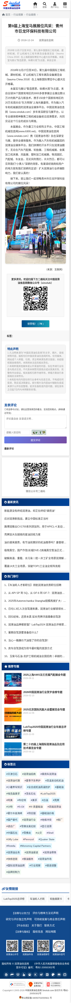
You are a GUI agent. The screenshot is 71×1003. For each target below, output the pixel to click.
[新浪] (41, 974)
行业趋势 (31, 14)
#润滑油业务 (13, 852)
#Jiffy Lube (12, 839)
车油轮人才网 (37, 898)
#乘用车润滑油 (48, 774)
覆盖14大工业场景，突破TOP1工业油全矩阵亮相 (32, 566)
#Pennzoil (28, 839)
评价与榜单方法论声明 (45, 913)
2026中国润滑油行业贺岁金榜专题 (42, 692)
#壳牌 (56, 800)
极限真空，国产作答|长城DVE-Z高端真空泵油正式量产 (35, 550)
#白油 (45, 800)
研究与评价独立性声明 (19, 919)
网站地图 (50, 931)
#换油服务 (27, 859)
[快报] (35, 974)
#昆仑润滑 (46, 826)
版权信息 (38, 931)
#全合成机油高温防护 (38, 787)
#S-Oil (20, 806)
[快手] (47, 974)
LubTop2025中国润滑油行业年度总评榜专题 (44, 728)
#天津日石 (11, 774)
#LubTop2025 (47, 793)
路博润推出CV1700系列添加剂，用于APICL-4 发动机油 (35, 526)
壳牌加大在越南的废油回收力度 (22, 534)
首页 (7, 14)
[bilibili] (65, 974)
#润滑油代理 (13, 780)
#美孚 (34, 800)
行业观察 (18, 14)
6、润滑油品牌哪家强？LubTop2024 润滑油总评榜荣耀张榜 (35, 624)
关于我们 (37, 925)
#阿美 (9, 800)
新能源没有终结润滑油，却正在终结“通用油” (29, 510)
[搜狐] (12, 974)
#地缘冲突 (46, 819)
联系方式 (49, 925)
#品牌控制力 (13, 872)
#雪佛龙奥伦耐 (28, 826)
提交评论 (35, 440)
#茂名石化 (30, 793)
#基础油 (59, 787)
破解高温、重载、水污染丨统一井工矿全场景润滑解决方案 (35, 558)
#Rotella (10, 845)
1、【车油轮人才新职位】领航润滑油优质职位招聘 (32, 585)
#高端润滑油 (54, 806)
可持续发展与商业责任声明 (49, 919)
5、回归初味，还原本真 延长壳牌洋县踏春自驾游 (32, 616)
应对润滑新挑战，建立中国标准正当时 (26, 518)
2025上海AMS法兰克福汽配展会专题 (44, 674)
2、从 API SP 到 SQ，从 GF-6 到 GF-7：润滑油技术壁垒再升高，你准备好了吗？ (35, 592)
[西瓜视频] (53, 974)
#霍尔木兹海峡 (14, 813)
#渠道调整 (50, 865)
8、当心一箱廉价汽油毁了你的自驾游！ (27, 640)
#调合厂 (10, 826)
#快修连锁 (11, 859)
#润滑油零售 (49, 852)
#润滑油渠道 (31, 852)
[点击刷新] (39, 432)
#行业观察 (34, 865)
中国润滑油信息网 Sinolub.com (39, 990)
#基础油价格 (47, 813)
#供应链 (31, 813)
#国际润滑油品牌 (15, 865)
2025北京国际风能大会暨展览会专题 (44, 709)
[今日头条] (6, 974)
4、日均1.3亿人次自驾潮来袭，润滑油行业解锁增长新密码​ (35, 608)
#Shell (50, 832)
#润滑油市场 (45, 859)
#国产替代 (11, 819)
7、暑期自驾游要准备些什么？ (21, 632)
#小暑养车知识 (14, 787)
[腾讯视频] (59, 974)
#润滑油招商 (29, 774)
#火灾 (39, 832)
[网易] (18, 974)
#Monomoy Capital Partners (35, 845)
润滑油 (27, 107)
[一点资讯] (24, 974)
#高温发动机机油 (54, 780)
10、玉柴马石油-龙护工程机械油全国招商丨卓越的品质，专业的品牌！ (35, 656)
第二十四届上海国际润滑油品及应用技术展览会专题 (44, 746)
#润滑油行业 (29, 819)
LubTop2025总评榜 (14, 898)
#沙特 (9, 806)
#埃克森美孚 (13, 793)
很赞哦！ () (35, 323)
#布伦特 (21, 800)
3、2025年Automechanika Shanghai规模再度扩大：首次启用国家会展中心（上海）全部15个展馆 (35, 600)
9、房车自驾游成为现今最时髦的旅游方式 (28, 648)
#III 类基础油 (36, 806)
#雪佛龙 (26, 832)
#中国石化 (11, 832)
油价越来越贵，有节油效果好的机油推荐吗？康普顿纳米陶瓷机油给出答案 (35, 542)
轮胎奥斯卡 (56, 898)
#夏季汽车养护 (32, 780)
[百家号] (29, 974)
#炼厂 (59, 819)
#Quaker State (46, 839)
